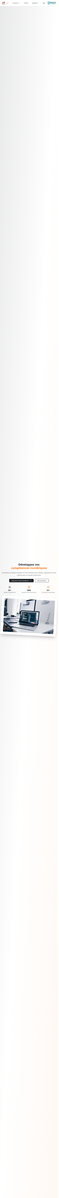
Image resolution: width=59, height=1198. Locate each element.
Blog (44, 3)
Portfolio (26, 3)
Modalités (34, 3)
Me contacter (41, 581)
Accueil (7, 3)
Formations (15, 3)
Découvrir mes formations (20, 581)
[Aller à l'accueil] (3, 3)
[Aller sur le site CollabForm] (52, 3)
